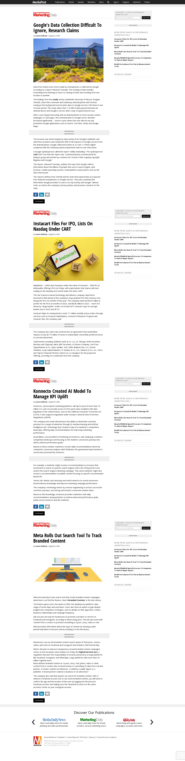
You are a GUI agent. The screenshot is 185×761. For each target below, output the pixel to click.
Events (71, 2)
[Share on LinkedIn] (41, 195)
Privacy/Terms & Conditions (106, 737)
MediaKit (61, 737)
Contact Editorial (72, 737)
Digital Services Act (88, 652)
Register (126, 2)
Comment (39, 201)
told (35, 154)
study (55, 99)
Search (108, 2)
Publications (60, 2)
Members (91, 2)
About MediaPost (50, 737)
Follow (147, 2)
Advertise (137, 2)
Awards (81, 2)
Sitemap (92, 737)
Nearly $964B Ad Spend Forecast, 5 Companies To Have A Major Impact (132, 59)
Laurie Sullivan (41, 36)
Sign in (116, 2)
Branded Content (76, 600)
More (101, 2)
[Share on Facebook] (35, 195)
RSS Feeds (83, 737)
